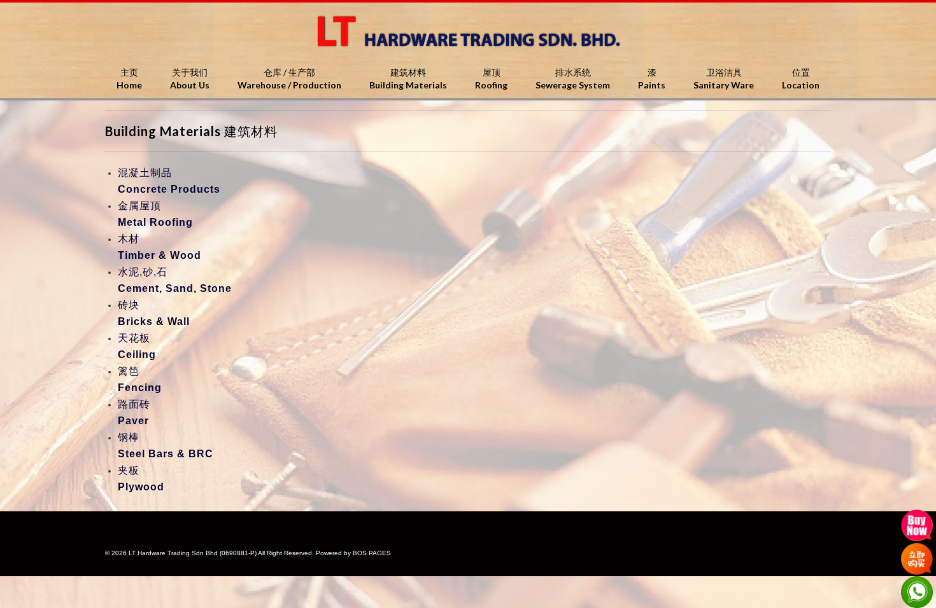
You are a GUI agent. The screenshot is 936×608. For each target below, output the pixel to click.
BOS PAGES (372, 552)
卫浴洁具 (723, 78)
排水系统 (572, 78)
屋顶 (491, 78)
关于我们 (189, 78)
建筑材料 (408, 78)
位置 (800, 78)
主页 (129, 78)
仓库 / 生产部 (289, 78)
